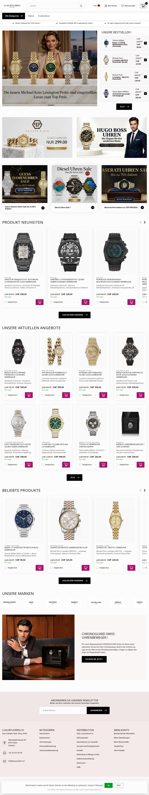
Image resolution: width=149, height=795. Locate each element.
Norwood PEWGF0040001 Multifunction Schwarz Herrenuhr (113, 280)
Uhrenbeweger (45, 742)
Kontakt (80, 750)
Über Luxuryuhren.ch (85, 734)
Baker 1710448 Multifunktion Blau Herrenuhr (21, 548)
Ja (109, 785)
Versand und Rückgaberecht (88, 746)
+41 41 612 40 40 (15, 753)
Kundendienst (44, 16)
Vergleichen (12, 302)
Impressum (81, 763)
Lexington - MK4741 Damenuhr (111, 547)
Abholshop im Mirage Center (88, 755)
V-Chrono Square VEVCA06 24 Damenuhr (55, 445)
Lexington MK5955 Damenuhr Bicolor (68, 547)
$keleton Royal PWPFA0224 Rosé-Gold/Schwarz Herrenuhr (129, 375)
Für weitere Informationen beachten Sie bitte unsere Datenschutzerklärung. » (75, 789)
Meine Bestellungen (122, 738)
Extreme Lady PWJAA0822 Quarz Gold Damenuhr (91, 374)
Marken (31, 16)
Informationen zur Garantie (87, 742)
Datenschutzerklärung (85, 759)
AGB (78, 767)
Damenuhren (44, 738)
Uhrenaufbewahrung (47, 746)
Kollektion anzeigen (72, 315)
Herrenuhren (44, 734)
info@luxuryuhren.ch (16, 761)
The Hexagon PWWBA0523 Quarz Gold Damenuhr (54, 374)
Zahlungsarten (82, 738)
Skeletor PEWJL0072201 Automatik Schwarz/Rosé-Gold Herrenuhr (21, 280)
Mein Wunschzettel (121, 742)
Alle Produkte (119, 750)
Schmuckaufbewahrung (48, 750)
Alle (122, 107)
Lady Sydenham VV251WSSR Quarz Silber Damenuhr (18, 445)
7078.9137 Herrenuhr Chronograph (89, 445)
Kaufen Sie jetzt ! (94, 659)
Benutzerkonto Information (124, 734)
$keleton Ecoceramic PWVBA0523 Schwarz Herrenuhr (15, 375)
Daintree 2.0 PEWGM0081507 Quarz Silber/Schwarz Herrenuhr (67, 280)
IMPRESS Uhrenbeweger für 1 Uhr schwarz (130, 445)
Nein (119, 785)
